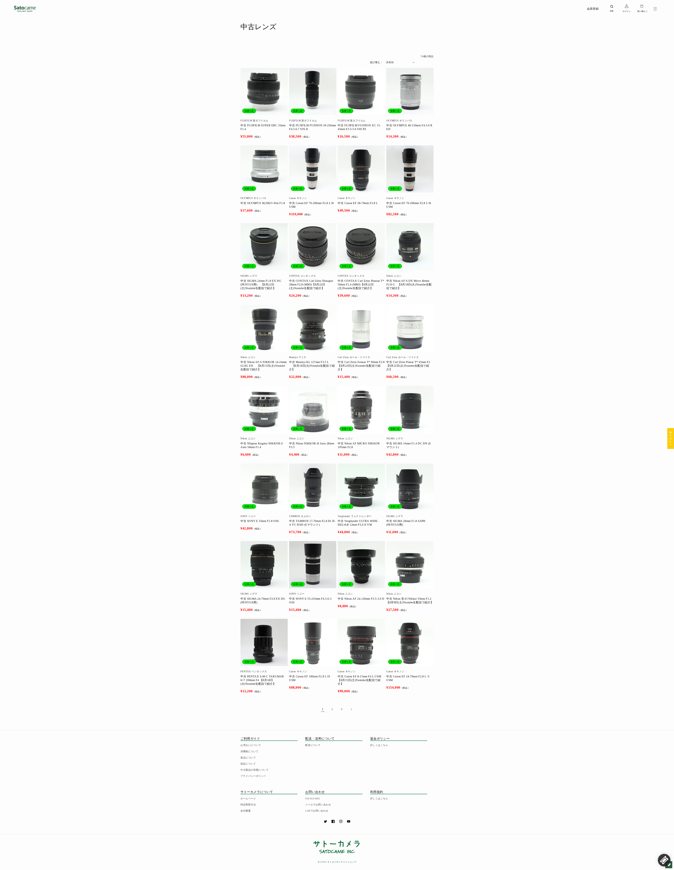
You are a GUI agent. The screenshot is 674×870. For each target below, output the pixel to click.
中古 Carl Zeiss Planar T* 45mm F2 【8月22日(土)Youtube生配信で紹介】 (408, 366)
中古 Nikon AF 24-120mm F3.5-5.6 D (361, 598)
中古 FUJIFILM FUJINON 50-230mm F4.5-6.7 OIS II (312, 127)
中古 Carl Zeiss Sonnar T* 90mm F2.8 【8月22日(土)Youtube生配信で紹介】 (361, 366)
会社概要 (245, 810)
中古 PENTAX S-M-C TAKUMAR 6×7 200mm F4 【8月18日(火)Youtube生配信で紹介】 (262, 680)
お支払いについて (250, 745)
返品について (248, 757)
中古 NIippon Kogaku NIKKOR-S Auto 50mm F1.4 (261, 445)
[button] (655, 9)
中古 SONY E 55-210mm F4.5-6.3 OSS (310, 600)
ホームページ (248, 798)
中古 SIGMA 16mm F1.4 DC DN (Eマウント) (408, 445)
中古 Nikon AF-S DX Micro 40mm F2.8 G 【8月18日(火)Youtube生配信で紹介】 (409, 284)
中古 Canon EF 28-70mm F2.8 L (358, 203)
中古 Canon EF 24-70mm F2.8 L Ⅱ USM (408, 678)
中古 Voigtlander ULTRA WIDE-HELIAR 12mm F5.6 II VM (358, 522)
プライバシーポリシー (253, 776)
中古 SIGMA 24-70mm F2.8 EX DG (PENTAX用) (262, 600)
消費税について (249, 751)
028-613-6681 (312, 798)
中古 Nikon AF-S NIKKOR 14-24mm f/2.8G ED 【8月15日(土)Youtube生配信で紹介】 (263, 366)
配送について (313, 745)
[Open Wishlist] (668, 864)
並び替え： (376, 62)
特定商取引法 (248, 804)
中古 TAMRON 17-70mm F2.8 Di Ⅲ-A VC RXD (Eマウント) (312, 522)
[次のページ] (351, 709)
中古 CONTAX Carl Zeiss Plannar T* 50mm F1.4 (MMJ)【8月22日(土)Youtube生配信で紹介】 (361, 284)
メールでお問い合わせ (318, 804)
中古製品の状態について (254, 769)
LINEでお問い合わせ (316, 810)
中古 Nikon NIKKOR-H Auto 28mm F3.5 (311, 445)
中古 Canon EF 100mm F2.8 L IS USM (309, 678)
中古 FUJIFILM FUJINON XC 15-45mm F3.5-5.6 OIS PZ (359, 127)
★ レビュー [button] (671, 438)
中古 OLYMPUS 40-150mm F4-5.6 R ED (409, 127)
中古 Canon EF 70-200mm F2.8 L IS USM (311, 205)
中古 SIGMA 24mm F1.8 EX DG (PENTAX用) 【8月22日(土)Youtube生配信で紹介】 (260, 284)
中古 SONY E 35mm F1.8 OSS (259, 520)
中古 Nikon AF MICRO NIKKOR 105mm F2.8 (359, 445)
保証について (248, 763)
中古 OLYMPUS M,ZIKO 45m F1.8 (262, 203)
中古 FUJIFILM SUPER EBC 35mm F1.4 (263, 127)
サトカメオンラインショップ (341, 862)
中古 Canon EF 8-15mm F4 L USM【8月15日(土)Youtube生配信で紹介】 (359, 680)
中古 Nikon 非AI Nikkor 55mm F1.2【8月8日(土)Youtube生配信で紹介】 (409, 600)
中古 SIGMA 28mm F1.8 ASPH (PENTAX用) (405, 522)
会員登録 (593, 9)
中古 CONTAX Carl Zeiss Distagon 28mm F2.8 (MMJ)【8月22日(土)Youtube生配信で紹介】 (311, 284)
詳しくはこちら (379, 745)
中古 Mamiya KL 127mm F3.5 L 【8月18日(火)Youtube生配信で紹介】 (312, 366)
